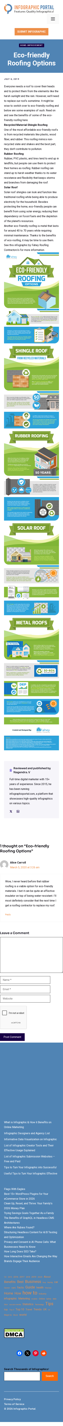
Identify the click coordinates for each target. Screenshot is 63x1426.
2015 (10, 1277)
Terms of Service (14, 1404)
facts (20, 1287)
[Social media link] (10, 811)
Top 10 (20, 1309)
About (47, 1276)
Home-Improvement (31, 45)
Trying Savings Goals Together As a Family (29, 1213)
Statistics (28, 1304)
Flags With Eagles (14, 1189)
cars (13, 1287)
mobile (34, 1299)
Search (50, 1376)
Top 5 (11, 1310)
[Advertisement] (31, 1084)
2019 (33, 1277)
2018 (28, 1277)
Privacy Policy (12, 1399)
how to (30, 1292)
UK (45, 1309)
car (56, 1282)
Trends (38, 1309)
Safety (48, 1299)
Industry (42, 1294)
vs (49, 1309)
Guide (30, 1287)
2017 (22, 1277)
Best (20, 1282)
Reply (8, 914)
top (6, 1309)
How (17, 1293)
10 (5, 1277)
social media (15, 1304)
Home (8, 1293)
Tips (49, 1303)
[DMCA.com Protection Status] (14, 1337)
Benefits (10, 1282)
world (23, 1314)
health (40, 1287)
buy (44, 1282)
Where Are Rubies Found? (19, 1227)
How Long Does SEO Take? (20, 1251)
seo (54, 1298)
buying (50, 1282)
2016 (15, 1277)
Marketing (24, 1298)
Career (7, 1288)
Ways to (8, 1315)
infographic (10, 1298)
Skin (6, 1304)
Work (15, 1315)
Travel (29, 1309)
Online (42, 1298)
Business (33, 1281)
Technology (39, 1304)
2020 (40, 1277)
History (48, 1288)
